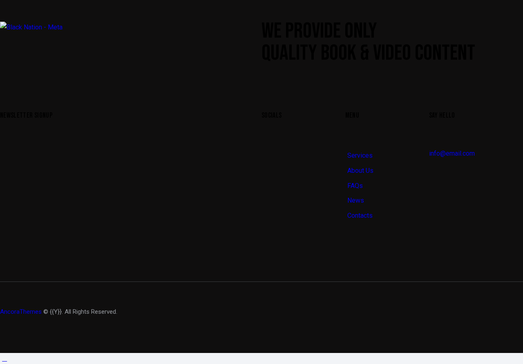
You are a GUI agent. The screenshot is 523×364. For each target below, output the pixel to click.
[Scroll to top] (4, 358)
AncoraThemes (21, 311)
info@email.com (452, 153)
